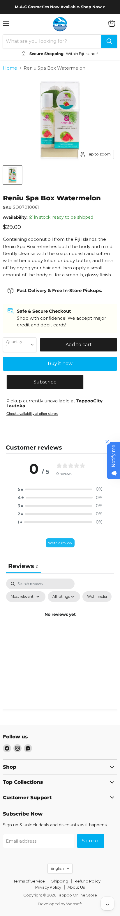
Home (10, 68)
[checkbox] (97, 596)
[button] (60, 489)
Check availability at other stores (32, 414)
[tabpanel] (60, 627)
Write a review (60, 543)
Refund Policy (87, 881)
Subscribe (45, 382)
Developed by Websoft (60, 903)
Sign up (91, 841)
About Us (76, 887)
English (57, 868)
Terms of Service (29, 881)
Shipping (59, 881)
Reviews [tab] (23, 566)
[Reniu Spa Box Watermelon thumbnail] (12, 175)
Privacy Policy (48, 887)
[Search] (109, 41)
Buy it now (60, 363)
